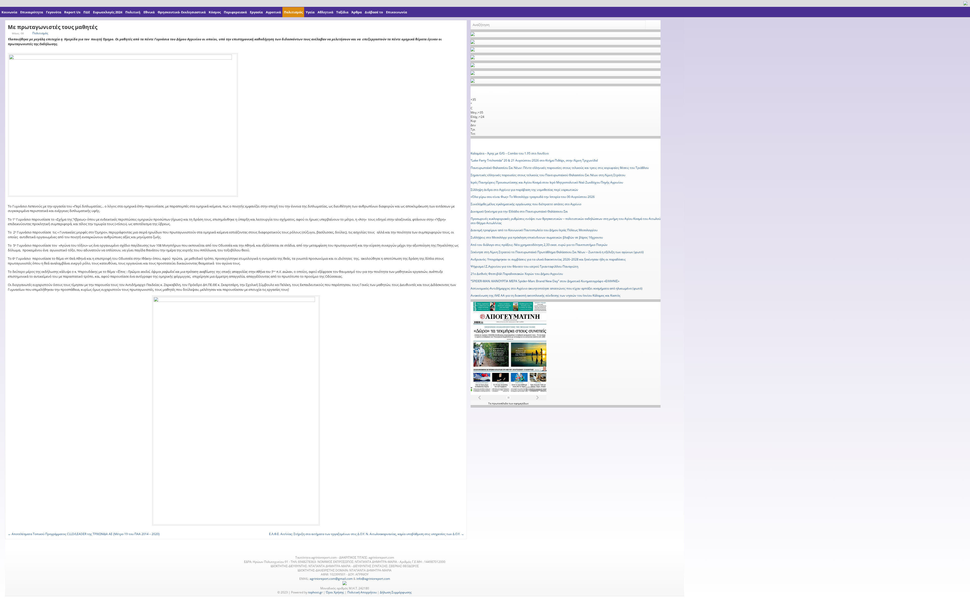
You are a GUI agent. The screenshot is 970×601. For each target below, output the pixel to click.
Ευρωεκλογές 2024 (107, 12)
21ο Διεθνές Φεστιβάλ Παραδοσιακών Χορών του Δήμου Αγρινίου (517, 274)
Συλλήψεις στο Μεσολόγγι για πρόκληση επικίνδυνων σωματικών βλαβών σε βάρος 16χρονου (537, 237)
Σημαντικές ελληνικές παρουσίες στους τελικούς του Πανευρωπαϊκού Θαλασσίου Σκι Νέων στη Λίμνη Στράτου (548, 175)
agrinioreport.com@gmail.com (331, 579)
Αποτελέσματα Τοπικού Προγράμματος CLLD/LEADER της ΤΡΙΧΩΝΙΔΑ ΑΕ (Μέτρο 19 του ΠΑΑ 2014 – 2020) (84, 534)
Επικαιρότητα (31, 12)
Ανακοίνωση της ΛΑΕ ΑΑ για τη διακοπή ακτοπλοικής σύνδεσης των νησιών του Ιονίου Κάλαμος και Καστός (545, 295)
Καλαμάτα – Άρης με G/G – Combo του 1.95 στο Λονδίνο (510, 153)
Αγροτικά (273, 12)
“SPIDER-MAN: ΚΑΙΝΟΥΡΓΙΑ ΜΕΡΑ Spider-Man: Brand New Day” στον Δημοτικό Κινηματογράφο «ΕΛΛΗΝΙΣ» (545, 281)
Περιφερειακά (235, 12)
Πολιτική (132, 12)
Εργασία (256, 12)
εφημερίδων (521, 403)
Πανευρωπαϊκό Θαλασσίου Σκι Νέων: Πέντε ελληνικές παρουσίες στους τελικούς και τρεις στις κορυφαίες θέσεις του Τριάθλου (560, 168)
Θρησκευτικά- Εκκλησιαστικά (182, 12)
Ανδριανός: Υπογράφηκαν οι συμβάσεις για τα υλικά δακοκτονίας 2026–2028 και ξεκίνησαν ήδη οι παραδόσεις (548, 259)
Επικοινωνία (396, 12)
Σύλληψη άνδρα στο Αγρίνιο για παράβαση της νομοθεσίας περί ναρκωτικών (524, 190)
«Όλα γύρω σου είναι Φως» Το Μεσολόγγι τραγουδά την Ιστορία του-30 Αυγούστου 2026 (533, 197)
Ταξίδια (342, 12)
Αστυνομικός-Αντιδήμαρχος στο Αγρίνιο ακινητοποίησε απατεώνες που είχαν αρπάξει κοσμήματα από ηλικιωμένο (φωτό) (556, 288)
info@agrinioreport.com (373, 579)
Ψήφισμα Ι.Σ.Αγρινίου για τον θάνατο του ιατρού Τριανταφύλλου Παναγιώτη (524, 266)
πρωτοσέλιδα (500, 403)
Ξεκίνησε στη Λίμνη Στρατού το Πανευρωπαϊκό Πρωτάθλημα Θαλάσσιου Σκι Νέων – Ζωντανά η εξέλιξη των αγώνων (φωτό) (557, 252)
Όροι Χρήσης (335, 592)
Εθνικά (149, 12)
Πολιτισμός (293, 12)
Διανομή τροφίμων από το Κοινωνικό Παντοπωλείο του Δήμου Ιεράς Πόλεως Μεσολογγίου (534, 230)
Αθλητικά (325, 12)
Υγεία (310, 12)
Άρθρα (356, 12)
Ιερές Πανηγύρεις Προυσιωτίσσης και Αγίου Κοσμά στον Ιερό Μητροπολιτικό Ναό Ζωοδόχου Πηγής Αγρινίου (547, 182)
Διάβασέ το (374, 12)
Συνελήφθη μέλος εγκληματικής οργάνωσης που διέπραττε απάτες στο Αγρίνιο (526, 204)
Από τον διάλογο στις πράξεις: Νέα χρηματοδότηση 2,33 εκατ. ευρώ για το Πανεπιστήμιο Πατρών (539, 245)
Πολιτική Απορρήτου (362, 592)
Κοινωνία (9, 12)
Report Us (72, 12)
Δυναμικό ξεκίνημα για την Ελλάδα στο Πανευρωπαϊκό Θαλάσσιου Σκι (519, 211)
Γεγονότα (53, 12)
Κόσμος (215, 12)
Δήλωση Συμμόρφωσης (396, 592)
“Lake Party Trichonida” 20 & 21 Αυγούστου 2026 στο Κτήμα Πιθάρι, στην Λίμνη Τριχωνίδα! (534, 160)
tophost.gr (315, 592)
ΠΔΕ (86, 12)
